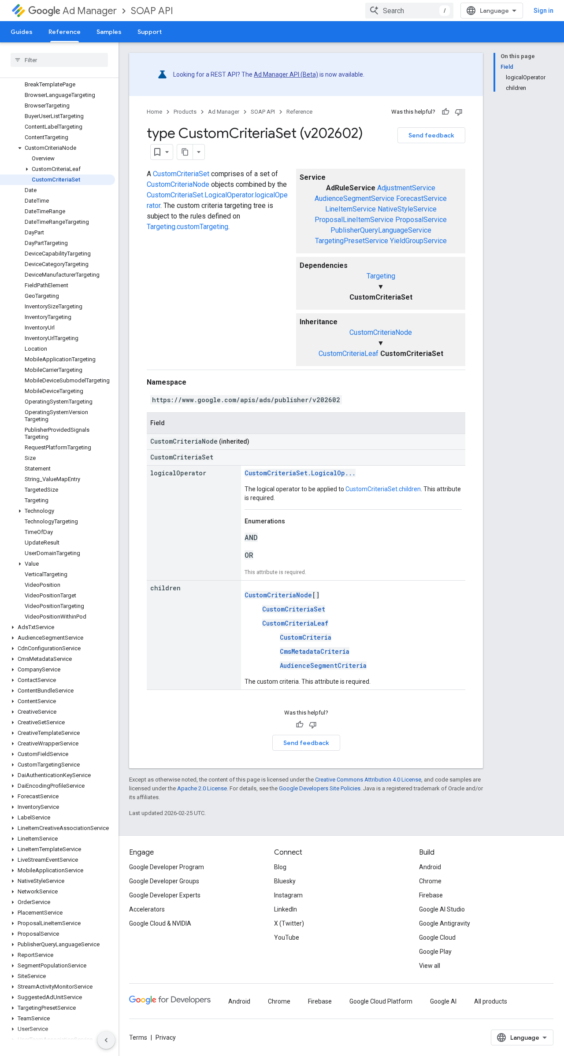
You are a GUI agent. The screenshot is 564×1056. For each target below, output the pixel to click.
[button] (57, 148)
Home (154, 111)
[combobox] (409, 11)
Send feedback (431, 135)
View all (429, 965)
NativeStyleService (407, 209)
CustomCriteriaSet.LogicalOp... (300, 473)
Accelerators (147, 909)
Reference (64, 32)
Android (430, 867)
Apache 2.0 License (202, 788)
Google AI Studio (442, 909)
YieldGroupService (418, 241)
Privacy (166, 1037)
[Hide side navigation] (106, 1040)
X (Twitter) (289, 923)
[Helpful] (445, 112)
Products (185, 111)
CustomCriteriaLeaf (348, 353)
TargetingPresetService (351, 241)
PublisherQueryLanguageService (380, 230)
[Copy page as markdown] (185, 152)
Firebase (431, 895)
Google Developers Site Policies (319, 788)
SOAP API (152, 11)
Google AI (443, 1001)
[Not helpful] (458, 112)
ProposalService (421, 219)
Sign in (543, 10)
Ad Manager (90, 11)
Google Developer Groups (164, 881)
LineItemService (350, 209)
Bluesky (285, 881)
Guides (22, 32)
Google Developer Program (166, 867)
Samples (109, 32)
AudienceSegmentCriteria (323, 665)
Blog (280, 867)
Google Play (435, 951)
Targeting (381, 276)
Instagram (288, 895)
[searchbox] (59, 60)
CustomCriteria (305, 637)
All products (490, 1001)
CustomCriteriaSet (181, 174)
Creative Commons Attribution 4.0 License (368, 779)
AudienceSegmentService (354, 198)
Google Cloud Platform (380, 1001)
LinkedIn (285, 909)
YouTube (286, 937)
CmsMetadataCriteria (314, 651)
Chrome (430, 881)
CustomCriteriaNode (380, 332)
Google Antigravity (444, 923)
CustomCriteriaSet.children (383, 489)
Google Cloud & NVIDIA (160, 923)
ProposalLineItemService (354, 219)
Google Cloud (437, 937)
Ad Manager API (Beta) (286, 74)
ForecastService (421, 198)
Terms (138, 1037)
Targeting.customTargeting (187, 226)
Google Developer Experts (164, 895)
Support (149, 32)
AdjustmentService (406, 188)
